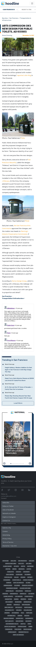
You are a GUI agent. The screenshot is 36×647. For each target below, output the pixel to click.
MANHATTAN (8, 599)
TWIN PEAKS (18, 629)
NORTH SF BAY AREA (10, 563)
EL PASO (28, 582)
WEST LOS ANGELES (18, 634)
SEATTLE (23, 623)
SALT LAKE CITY (9, 621)
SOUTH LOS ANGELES (10, 626)
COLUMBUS (27, 574)
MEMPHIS (23, 599)
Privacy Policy (7, 538)
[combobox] (9, 9)
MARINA (16, 599)
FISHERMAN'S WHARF (11, 588)
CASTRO (29, 569)
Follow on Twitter (8, 506)
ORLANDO (18, 610)
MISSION (9, 604)
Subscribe (6, 502)
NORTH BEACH (28, 607)
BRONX (14, 569)
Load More (18, 403)
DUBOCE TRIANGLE (28, 580)
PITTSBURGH (15, 612)
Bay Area (5, 18)
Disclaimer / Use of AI (10, 546)
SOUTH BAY (5, 560)
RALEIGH (26, 615)
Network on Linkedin (9, 513)
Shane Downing (7, 35)
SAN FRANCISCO (22, 560)
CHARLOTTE (10, 571)
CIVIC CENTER (10, 574)
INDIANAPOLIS (14, 593)
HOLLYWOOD (19, 591)
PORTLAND (29, 612)
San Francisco (13, 18)
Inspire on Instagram (9, 517)
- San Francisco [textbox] (8, 9)
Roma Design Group (19, 281)
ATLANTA (16, 566)
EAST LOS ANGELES (18, 582)
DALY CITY (21, 563)
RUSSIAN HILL (19, 618)
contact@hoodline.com (8, 496)
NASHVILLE (17, 604)
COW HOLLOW (8, 577)
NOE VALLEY (18, 607)
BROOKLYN (21, 569)
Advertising (6, 535)
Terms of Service (8, 542)
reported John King (24, 75)
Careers (5, 531)
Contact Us (6, 520)
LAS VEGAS (31, 593)
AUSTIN (23, 566)
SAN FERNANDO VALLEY (12, 623)
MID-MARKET (9, 602)
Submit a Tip (7, 528)
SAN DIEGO (28, 621)
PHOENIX (7, 612)
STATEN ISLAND (22, 626)
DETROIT (30, 577)
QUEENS (20, 615)
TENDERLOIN (8, 629)
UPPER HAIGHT (12, 632)
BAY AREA (28, 563)
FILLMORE (17, 585)
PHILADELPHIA (28, 610)
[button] (4, 463)
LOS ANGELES (18, 596)
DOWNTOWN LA (16, 580)
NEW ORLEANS (26, 604)
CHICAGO (18, 571)
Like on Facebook (8, 510)
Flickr (23, 138)
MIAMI (30, 599)
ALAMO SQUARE (7, 566)
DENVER (23, 577)
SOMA (29, 623)
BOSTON (8, 569)
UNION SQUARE (27, 629)
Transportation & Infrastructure (13, 298)
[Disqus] (18, 327)
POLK (22, 612)
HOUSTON (5, 593)
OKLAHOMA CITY (9, 610)
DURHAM (8, 582)
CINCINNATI (26, 571)
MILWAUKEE (18, 602)
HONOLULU (28, 591)
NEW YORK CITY (9, 607)
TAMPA (30, 626)
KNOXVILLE (23, 593)
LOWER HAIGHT (29, 596)
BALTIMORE (30, 566)
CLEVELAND (19, 574)
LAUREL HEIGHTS (8, 596)
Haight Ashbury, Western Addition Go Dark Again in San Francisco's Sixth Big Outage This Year (18, 370)
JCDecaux (5, 181)
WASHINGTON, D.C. (23, 632)
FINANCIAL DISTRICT (27, 585)
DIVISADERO (7, 580)
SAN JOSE (13, 560)
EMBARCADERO (8, 585)
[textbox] (27, 9)
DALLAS (16, 577)
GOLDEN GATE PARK (25, 588)
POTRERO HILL (11, 615)
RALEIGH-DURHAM (9, 618)
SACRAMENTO (29, 618)
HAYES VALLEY (9, 591)
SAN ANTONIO (19, 621)
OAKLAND (31, 560)
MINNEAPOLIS (27, 602)
